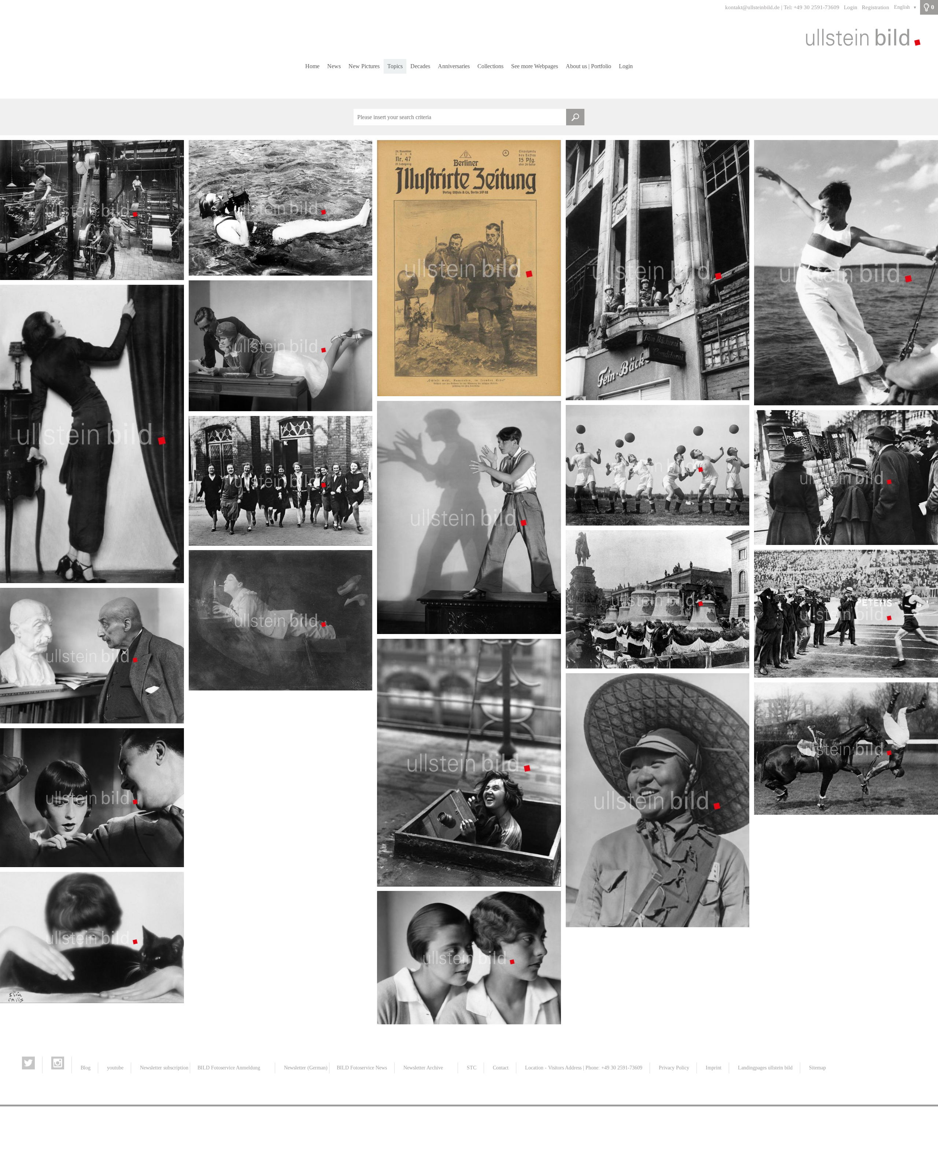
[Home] (469, 37)
